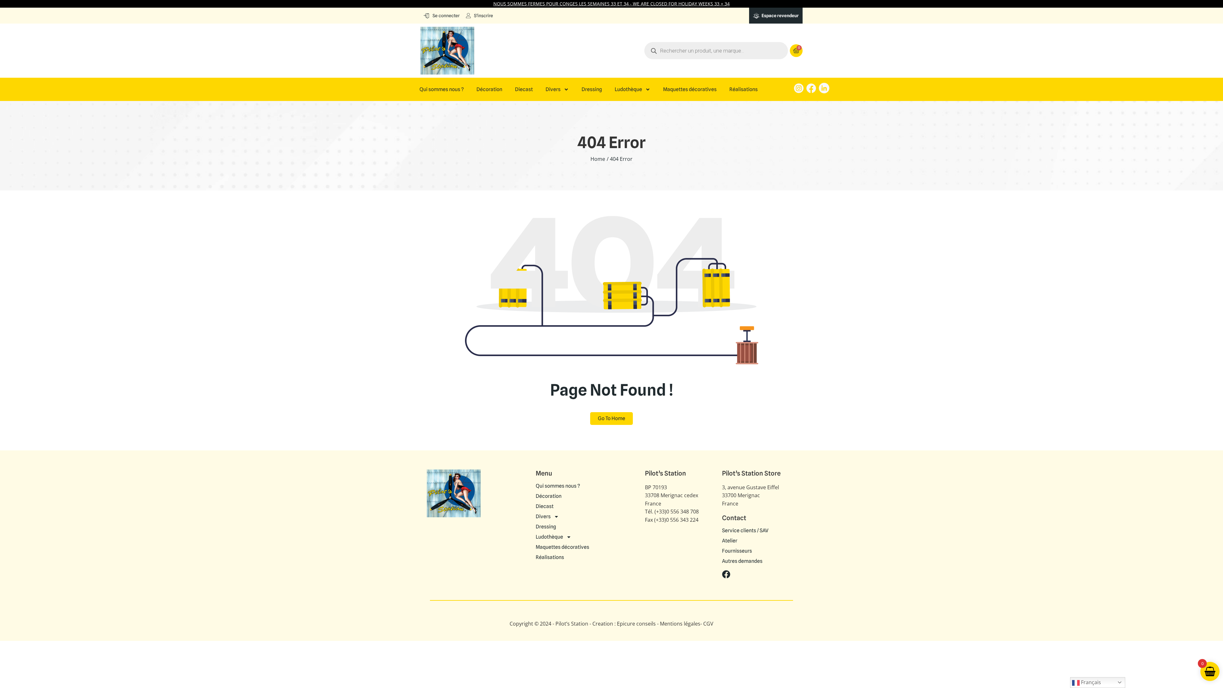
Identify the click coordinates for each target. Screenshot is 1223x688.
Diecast (524, 89)
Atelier (729, 540)
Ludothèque (628, 89)
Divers (553, 89)
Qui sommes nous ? (441, 89)
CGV (708, 623)
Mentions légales (680, 623)
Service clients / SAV (745, 530)
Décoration (489, 89)
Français (1090, 682)
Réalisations (743, 89)
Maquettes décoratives (690, 89)
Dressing (592, 89)
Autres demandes (742, 561)
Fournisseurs (737, 551)
